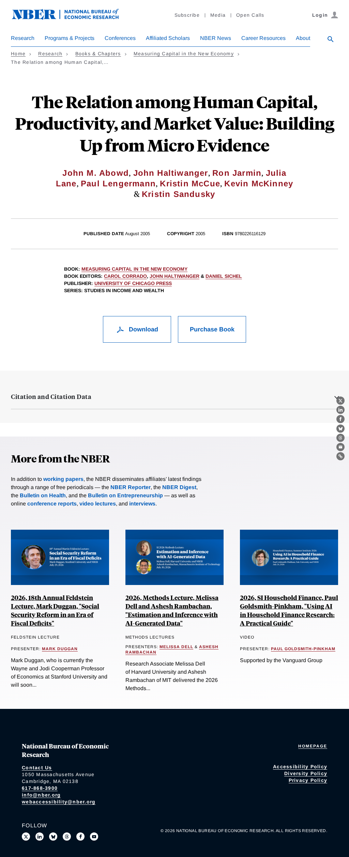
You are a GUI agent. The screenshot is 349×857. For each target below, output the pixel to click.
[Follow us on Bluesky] (53, 836)
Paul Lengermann (118, 183)
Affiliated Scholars (168, 38)
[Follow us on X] (26, 836)
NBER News (215, 38)
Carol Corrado (125, 276)
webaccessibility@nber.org (58, 801)
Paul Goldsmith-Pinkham (303, 648)
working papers (63, 479)
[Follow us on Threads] (67, 836)
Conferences (120, 38)
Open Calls (250, 15)
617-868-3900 (40, 788)
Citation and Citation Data (51, 396)
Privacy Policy (308, 780)
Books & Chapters (98, 53)
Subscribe (187, 15)
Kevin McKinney (258, 183)
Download (142, 329)
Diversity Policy (305, 773)
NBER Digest (179, 487)
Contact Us (37, 767)
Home (18, 53)
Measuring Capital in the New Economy (184, 53)
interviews (142, 503)
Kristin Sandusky (178, 194)
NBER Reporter (130, 487)
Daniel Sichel (224, 276)
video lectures (97, 503)
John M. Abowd (95, 172)
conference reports (52, 503)
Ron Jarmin (236, 172)
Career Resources (263, 38)
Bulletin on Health (43, 495)
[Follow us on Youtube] (94, 836)
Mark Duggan (60, 648)
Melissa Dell (176, 646)
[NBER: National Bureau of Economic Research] (71, 18)
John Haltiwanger (170, 172)
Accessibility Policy (300, 766)
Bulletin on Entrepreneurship (125, 495)
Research (22, 38)
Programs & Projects (69, 38)
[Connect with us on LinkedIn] (39, 836)
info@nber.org (41, 795)
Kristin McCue (190, 183)
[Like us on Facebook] (80, 836)
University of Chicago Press (133, 283)
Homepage (312, 746)
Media (218, 15)
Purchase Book (212, 329)
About (303, 38)
